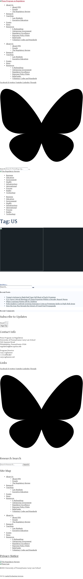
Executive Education (20, 20)
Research (9, 14)
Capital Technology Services (14, 576)
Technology (10, 193)
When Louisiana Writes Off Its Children (21, 302)
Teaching (10, 16)
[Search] (29, 169)
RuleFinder (16, 38)
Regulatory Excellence (21, 33)
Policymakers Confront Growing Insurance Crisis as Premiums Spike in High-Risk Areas (40, 304)
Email (2, 323)
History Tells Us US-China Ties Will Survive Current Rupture (38, 276)
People (15, 9)
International (11, 186)
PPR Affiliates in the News (29, 281)
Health (8, 182)
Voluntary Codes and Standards (24, 40)
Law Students (17, 18)
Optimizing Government (21, 31)
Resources (10, 27)
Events (8, 22)
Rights (8, 191)
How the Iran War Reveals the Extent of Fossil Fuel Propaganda (31, 306)
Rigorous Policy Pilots (21, 35)
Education (10, 178)
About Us (9, 5)
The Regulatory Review (21, 12)
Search (2, 169)
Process (9, 188)
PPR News (39, 281)
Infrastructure (11, 184)
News (8, 25)
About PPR (16, 7)
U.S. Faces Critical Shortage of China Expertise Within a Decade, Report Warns (37, 299)
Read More (3, 284)
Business (9, 175)
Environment (11, 180)
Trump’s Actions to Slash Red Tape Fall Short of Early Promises (31, 297)
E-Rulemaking (17, 29)
